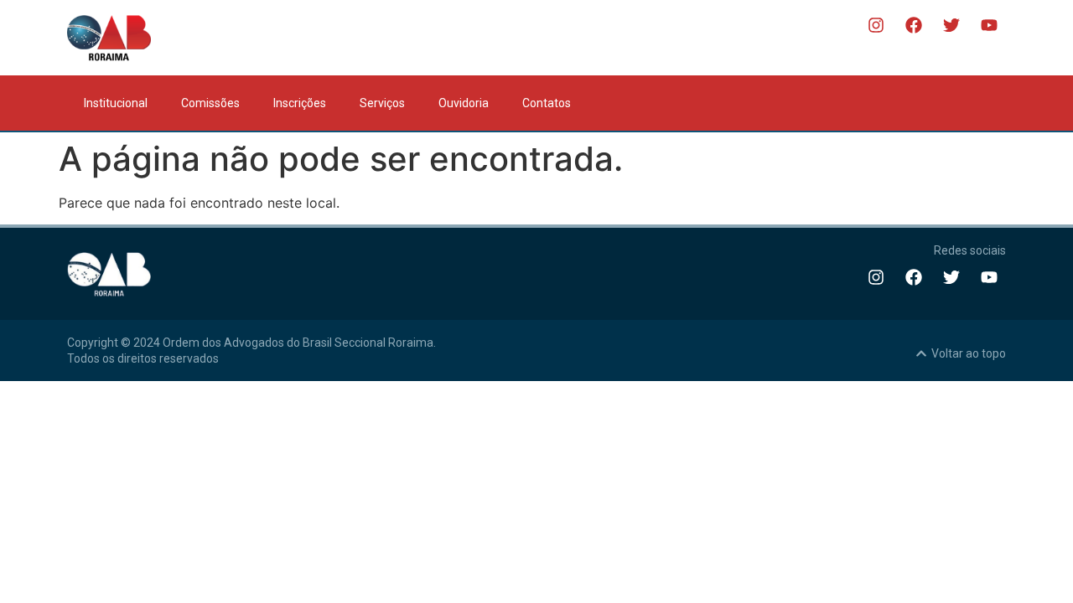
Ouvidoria (463, 103)
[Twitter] (951, 25)
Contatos (546, 103)
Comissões (210, 103)
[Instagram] (876, 25)
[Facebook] (913, 25)
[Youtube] (989, 25)
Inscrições (299, 103)
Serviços (382, 103)
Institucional (116, 103)
